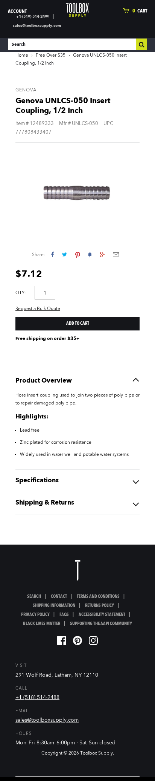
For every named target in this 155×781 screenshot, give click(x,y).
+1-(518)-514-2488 (32, 17)
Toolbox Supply (96, 753)
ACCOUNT (17, 11)
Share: (38, 255)
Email (116, 254)
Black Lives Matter (41, 624)
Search (34, 596)
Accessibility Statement (102, 615)
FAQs (64, 615)
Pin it (77, 254)
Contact (59, 596)
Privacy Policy (35, 615)
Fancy (89, 254)
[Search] (141, 44)
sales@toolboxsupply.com (37, 26)
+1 (102, 254)
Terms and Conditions (98, 596)
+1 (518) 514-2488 (37, 697)
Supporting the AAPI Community (101, 624)
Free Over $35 (50, 55)
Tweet (64, 254)
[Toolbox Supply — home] (77, 10)
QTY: (20, 293)
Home (21, 55)
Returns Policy (99, 606)
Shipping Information (54, 606)
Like (52, 254)
